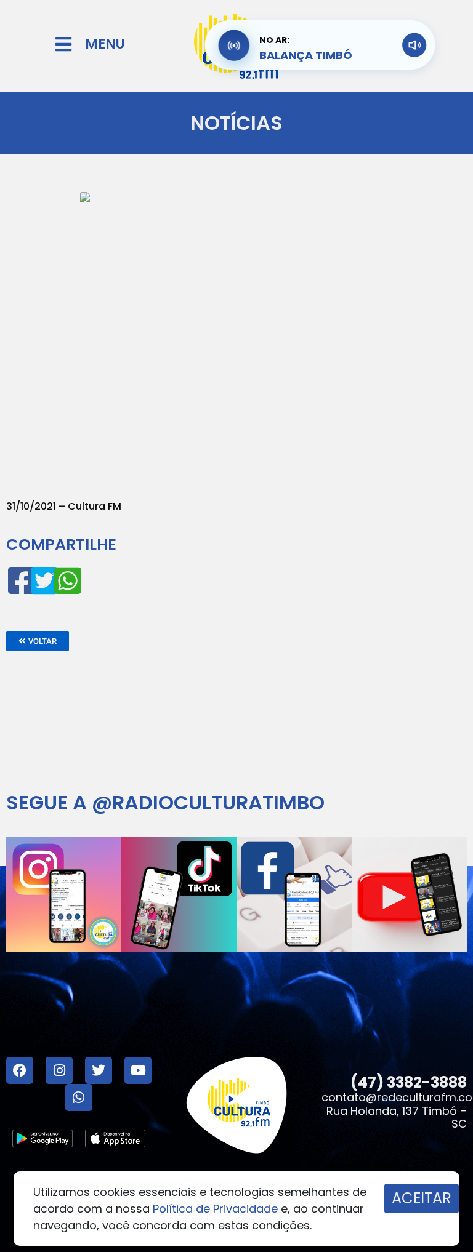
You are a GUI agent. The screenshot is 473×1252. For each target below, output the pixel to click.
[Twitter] (98, 1070)
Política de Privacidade (215, 1208)
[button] (37, 641)
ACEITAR (421, 1198)
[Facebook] (19, 1070)
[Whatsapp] (78, 1097)
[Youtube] (138, 1070)
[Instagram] (59, 1070)
